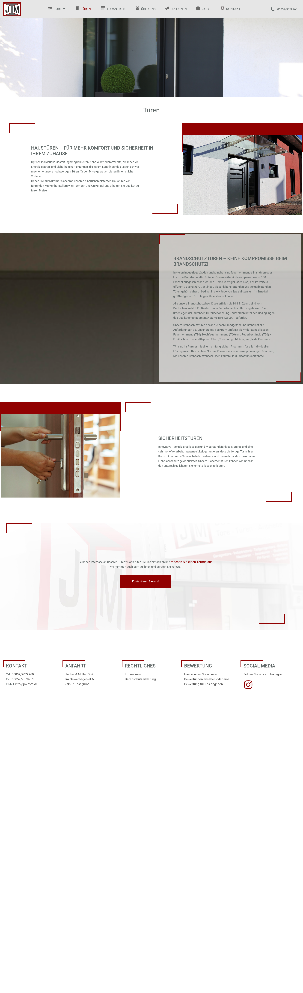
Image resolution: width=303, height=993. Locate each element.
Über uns (148, 9)
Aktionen (179, 9)
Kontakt (233, 9)
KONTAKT (16, 666)
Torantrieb (116, 9)
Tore (58, 9)
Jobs (206, 9)
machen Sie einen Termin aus (191, 562)
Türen (86, 9)
